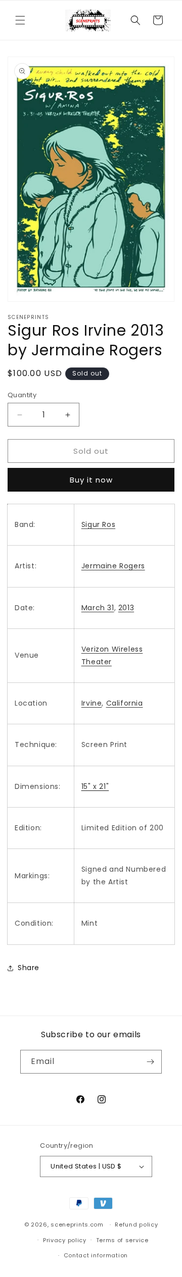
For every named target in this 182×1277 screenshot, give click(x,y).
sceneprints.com (77, 1224)
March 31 (97, 608)
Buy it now (91, 479)
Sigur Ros (98, 524)
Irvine (91, 703)
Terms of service (122, 1240)
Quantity (22, 395)
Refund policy (136, 1224)
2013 (126, 608)
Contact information (96, 1255)
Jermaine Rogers (113, 566)
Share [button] (28, 968)
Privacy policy (64, 1240)
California (124, 703)
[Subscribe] (150, 1062)
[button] (20, 20)
